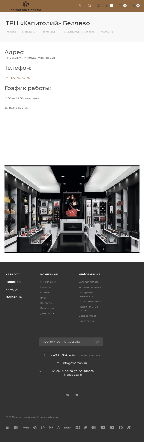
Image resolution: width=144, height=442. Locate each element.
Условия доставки (90, 287)
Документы (47, 313)
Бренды (12, 289)
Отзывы (45, 292)
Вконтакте (67, 395)
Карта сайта (86, 320)
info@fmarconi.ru (74, 363)
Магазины (14, 296)
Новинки (13, 281)
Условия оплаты (89, 281)
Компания (49, 274)
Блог (43, 297)
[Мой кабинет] (98, 6)
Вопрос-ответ (87, 315)
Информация (90, 274)
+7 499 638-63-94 (62, 355)
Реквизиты (47, 308)
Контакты (46, 302)
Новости (45, 287)
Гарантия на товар (90, 301)
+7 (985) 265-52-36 (17, 78)
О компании (48, 281)
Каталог (12, 274)
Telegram (77, 395)
